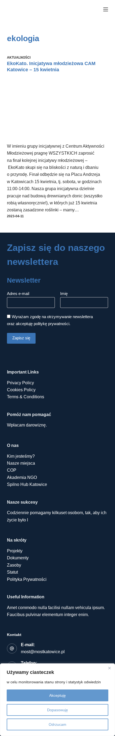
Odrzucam (57, 724)
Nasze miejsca (21, 463)
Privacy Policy (20, 383)
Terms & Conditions (25, 396)
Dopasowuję (57, 710)
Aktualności (18, 57)
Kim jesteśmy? (21, 456)
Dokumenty (18, 558)
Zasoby (14, 565)
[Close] (109, 668)
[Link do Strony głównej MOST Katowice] (41, 9)
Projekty (14, 551)
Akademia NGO (22, 477)
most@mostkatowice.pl (43, 651)
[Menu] (105, 9)
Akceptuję (57, 695)
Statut (12, 572)
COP (11, 470)
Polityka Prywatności (27, 579)
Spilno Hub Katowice (27, 484)
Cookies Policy (21, 389)
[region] (57, 699)
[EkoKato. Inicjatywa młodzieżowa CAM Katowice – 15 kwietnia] (57, 110)
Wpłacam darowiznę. (27, 425)
